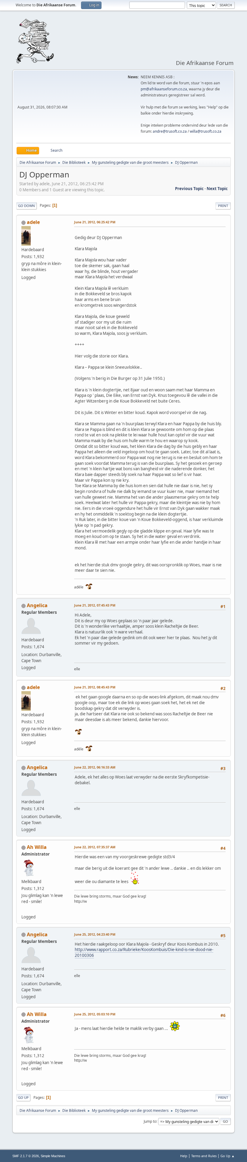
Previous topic (189, 188)
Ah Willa (37, 847)
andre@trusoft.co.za (170, 131)
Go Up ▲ (227, 1156)
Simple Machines (53, 1156)
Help (183, 1156)
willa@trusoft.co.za (205, 131)
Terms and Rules (204, 1156)
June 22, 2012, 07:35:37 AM (94, 847)
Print (223, 205)
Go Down (26, 205)
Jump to (150, 1121)
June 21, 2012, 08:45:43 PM (94, 687)
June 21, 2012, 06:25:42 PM (94, 222)
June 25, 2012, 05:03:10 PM (94, 1014)
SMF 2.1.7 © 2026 (25, 1156)
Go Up (23, 1097)
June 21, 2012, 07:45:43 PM (94, 605)
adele (33, 222)
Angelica (37, 605)
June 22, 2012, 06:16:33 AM (94, 767)
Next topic (217, 188)
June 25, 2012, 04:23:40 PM (94, 934)
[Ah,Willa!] (23, 909)
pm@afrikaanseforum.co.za (164, 89)
